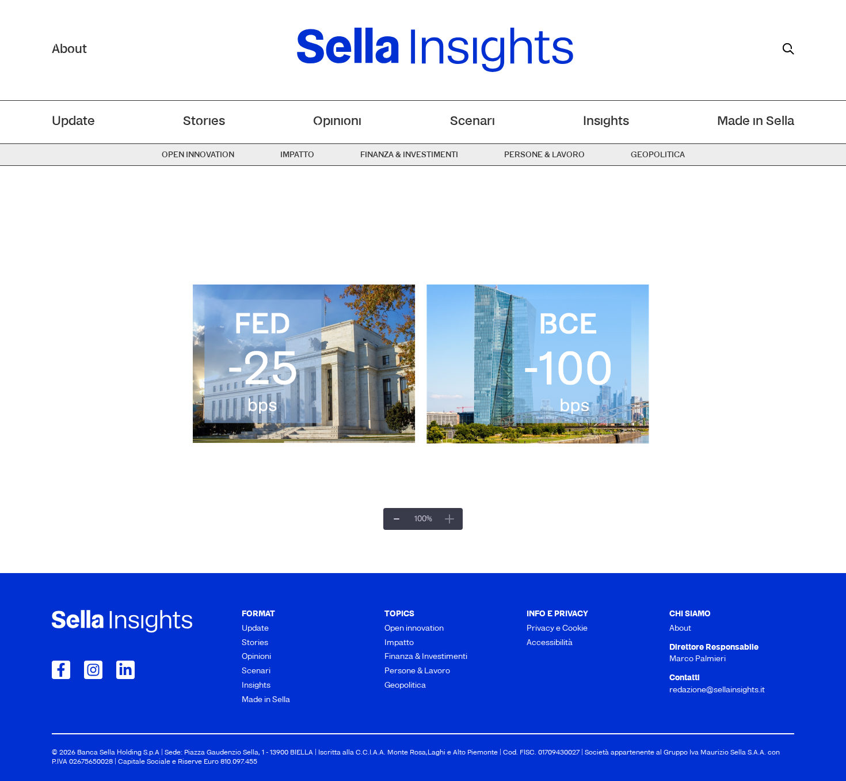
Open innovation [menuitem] (198, 155)
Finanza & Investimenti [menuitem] (409, 155)
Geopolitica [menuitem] (658, 155)
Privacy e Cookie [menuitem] (557, 628)
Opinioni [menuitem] (337, 121)
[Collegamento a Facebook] (61, 670)
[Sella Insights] (435, 50)
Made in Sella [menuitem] (755, 121)
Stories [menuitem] (204, 121)
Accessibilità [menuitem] (550, 643)
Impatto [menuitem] (297, 155)
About (69, 49)
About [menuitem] (680, 628)
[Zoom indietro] (396, 519)
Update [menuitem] (73, 121)
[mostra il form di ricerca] (788, 49)
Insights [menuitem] (606, 121)
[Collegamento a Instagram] (93, 670)
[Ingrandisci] (449, 519)
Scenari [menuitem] (472, 121)
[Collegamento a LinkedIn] (125, 670)
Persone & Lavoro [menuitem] (544, 155)
